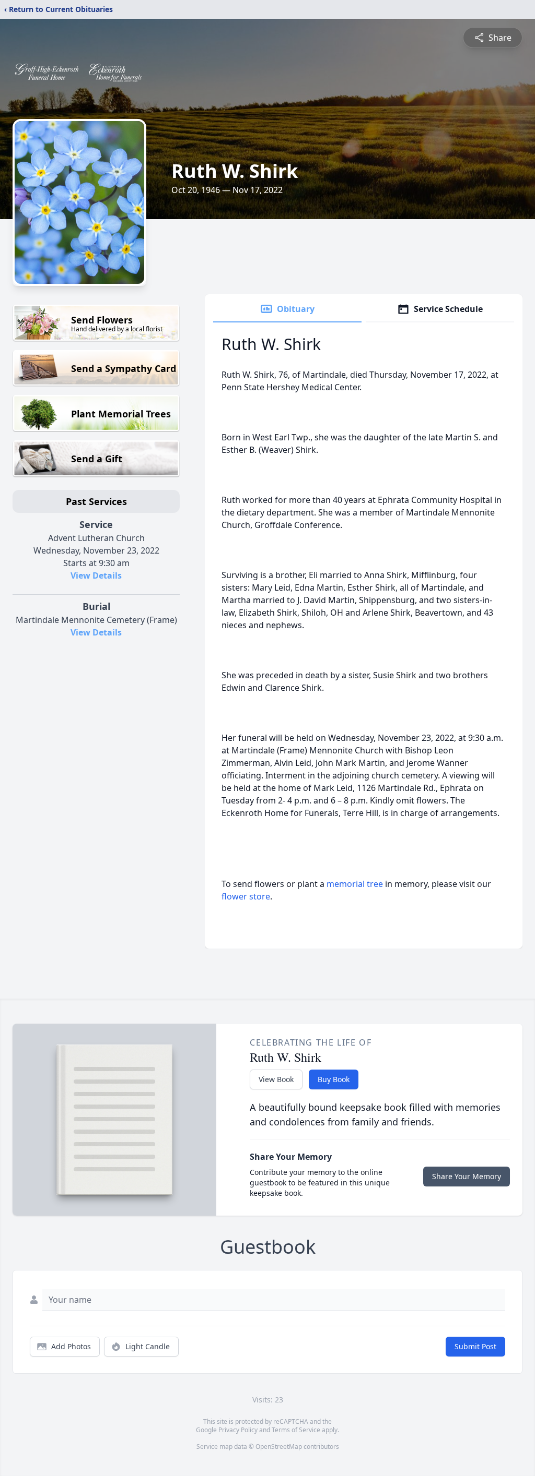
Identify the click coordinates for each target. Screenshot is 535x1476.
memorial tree (355, 884)
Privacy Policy (238, 1429)
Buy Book (334, 1079)
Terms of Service (296, 1429)
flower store (246, 896)
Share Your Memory (466, 1176)
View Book (276, 1079)
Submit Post (475, 1346)
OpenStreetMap (278, 1446)
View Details (96, 575)
